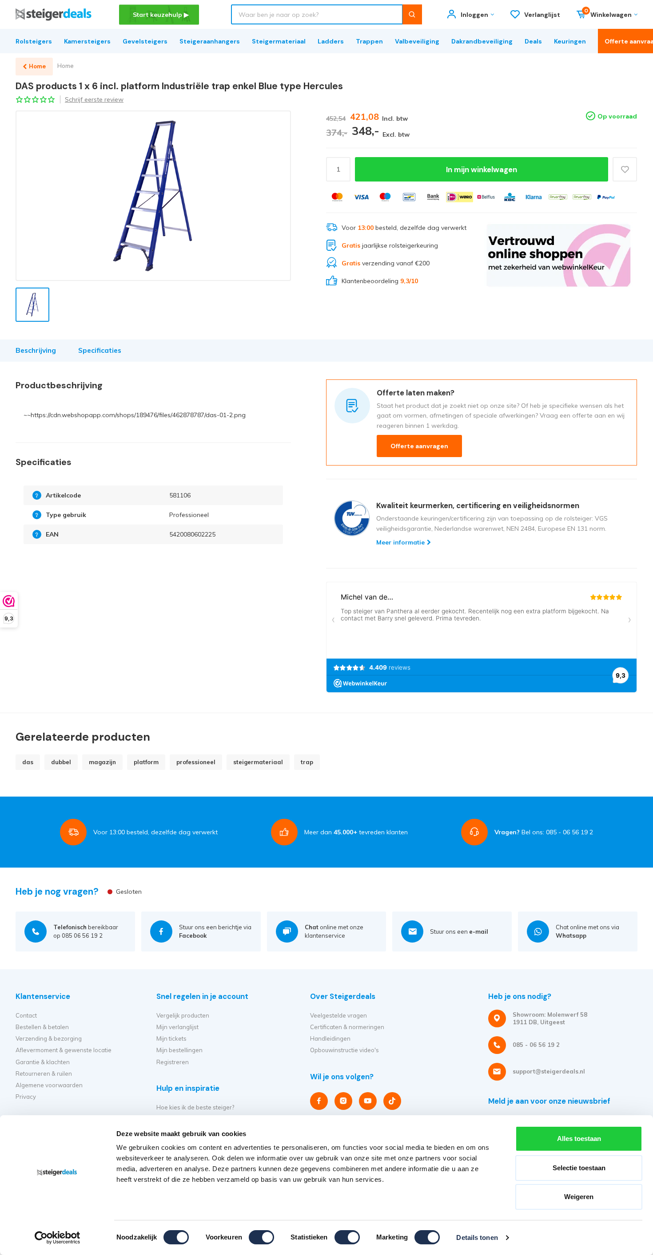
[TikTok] (392, 1101)
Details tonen (477, 1237)
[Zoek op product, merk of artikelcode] (412, 14)
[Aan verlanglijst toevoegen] (625, 169)
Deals (533, 41)
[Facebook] (319, 1101)
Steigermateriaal (279, 41)
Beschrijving (36, 350)
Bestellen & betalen (42, 1026)
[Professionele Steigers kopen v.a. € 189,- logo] (54, 14)
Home (65, 65)
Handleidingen (330, 1038)
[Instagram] (343, 1101)
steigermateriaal (258, 762)
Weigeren (578, 1196)
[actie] (558, 255)
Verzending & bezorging (49, 1038)
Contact (26, 1015)
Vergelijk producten (182, 1015)
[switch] (261, 1237)
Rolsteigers (34, 41)
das (27, 762)
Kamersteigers (87, 41)
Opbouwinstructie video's (344, 1050)
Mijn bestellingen (179, 1050)
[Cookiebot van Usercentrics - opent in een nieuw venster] (57, 1237)
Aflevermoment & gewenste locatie (63, 1050)
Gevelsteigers (145, 41)
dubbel (61, 762)
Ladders (331, 41)
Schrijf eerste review (94, 99)
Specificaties (99, 350)
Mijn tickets (171, 1038)
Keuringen (570, 41)
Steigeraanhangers (209, 41)
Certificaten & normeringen (347, 1026)
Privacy (26, 1096)
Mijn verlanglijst (177, 1026)
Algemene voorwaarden (49, 1085)
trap (307, 762)
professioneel (195, 762)
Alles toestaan (579, 1138)
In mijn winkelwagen (481, 169)
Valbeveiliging (417, 41)
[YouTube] (368, 1101)
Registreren (172, 1062)
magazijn (102, 762)
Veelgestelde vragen (338, 1015)
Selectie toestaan (579, 1168)
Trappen (369, 41)
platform (146, 762)
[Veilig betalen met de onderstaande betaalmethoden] (337, 197)
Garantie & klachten (43, 1062)
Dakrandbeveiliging (482, 41)
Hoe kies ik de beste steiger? (195, 1107)
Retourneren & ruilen (44, 1073)
